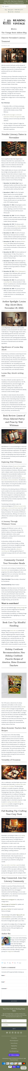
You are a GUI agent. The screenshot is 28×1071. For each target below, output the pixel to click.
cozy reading (22, 835)
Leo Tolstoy (18, 226)
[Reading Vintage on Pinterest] (13, 1033)
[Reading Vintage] (14, 21)
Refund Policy (14, 1048)
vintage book (10, 951)
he (22, 706)
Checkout (17, 12)
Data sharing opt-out (14, 1040)
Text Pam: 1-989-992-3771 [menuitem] (15, 10)
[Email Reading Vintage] (21, 1033)
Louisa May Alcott (8, 282)
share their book (5, 570)
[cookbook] (14, 697)
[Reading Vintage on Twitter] (7, 1033)
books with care (14, 630)
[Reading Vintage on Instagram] (15, 1033)
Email (3, 982)
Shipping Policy (14, 1045)
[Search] (3, 6)
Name (3, 975)
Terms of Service (14, 1043)
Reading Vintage (20, 607)
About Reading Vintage (14, 1051)
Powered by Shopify (14, 1059)
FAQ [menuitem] (6, 10)
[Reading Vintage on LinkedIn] (18, 1033)
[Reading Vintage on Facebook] (10, 1033)
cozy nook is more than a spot (11, 865)
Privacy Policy (14, 1038)
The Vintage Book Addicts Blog (14, 32)
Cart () (11, 12)
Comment (4, 988)
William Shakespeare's (20, 271)
